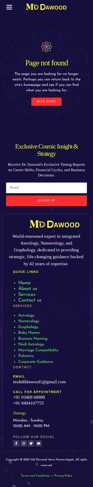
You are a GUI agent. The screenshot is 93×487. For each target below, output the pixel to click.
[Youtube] (38, 443)
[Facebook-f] (16, 443)
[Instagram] (24, 443)
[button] (9, 7)
